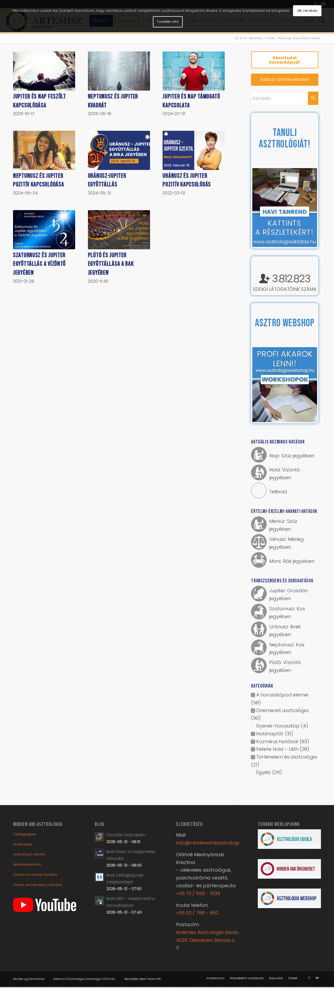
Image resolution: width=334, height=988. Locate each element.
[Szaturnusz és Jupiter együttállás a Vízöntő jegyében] (44, 229)
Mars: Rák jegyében (291, 561)
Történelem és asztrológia (286, 757)
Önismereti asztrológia (282, 711)
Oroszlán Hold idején (126, 835)
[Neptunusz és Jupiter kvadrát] (119, 71)
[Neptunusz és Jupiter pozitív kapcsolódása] (44, 150)
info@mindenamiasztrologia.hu (212, 843)
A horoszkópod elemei (282, 695)
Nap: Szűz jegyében (291, 456)
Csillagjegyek (24, 834)
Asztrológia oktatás (29, 854)
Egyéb (263, 773)
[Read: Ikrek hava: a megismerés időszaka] (99, 854)
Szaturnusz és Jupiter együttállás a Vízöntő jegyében (39, 263)
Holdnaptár (270, 734)
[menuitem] (215, 978)
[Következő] (305, 208)
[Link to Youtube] (317, 978)
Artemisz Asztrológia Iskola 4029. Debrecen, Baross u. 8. (207, 940)
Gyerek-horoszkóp (278, 726)
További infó (167, 21)
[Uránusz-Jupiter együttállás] (119, 150)
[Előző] (264, 208)
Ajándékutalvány (27, 864)
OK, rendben (307, 10)
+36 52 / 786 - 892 (197, 913)
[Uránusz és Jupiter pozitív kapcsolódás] (194, 150)
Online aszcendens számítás (37, 885)
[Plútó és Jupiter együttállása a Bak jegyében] (119, 229)
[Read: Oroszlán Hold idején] (99, 837)
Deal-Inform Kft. (150, 979)
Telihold (278, 492)
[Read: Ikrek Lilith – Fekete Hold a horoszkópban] (99, 901)
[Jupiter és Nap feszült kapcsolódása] (44, 71)
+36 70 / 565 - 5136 (198, 894)
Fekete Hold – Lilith (277, 749)
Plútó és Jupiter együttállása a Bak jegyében (111, 263)
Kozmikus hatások (277, 742)
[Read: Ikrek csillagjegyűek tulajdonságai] (99, 877)
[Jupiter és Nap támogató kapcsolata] (194, 71)
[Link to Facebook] (309, 978)
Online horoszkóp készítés (35, 875)
